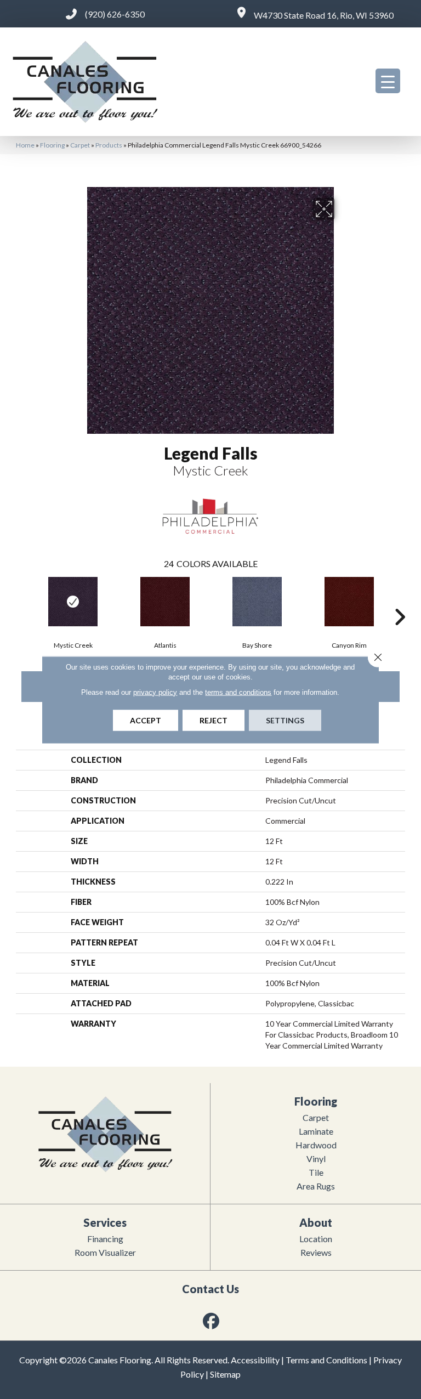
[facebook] (211, 1320)
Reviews (316, 1252)
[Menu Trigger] (388, 81)
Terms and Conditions (326, 1360)
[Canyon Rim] (349, 601)
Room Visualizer (105, 1252)
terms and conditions (238, 692)
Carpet (80, 145)
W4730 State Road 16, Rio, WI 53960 (324, 15)
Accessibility (255, 1360)
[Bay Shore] (257, 601)
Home (25, 145)
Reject (213, 719)
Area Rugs (316, 1186)
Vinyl (316, 1158)
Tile (316, 1172)
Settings (285, 719)
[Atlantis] (165, 601)
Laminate (316, 1131)
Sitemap (225, 1374)
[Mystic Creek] (73, 601)
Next (399, 600)
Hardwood (316, 1145)
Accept (145, 719)
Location (315, 1238)
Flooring (52, 145)
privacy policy (155, 692)
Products (108, 145)
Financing (105, 1238)
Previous (21, 600)
